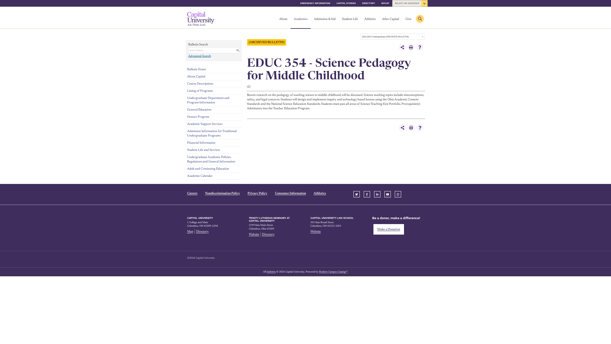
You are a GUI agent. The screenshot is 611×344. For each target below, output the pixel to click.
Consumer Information (290, 193)
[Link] (200, 18)
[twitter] (356, 194)
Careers (192, 193)
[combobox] (392, 37)
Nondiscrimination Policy (222, 193)
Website (254, 234)
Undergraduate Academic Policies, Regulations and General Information (211, 159)
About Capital (196, 76)
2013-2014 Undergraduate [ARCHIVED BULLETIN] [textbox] (385, 37)
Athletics (370, 19)
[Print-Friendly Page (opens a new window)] (410, 47)
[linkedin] (377, 194)
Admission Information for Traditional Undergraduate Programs (212, 133)
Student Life (350, 19)
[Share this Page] (402, 47)
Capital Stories (346, 3)
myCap (385, 3)
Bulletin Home (196, 69)
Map (190, 231)
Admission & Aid (325, 19)
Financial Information (201, 142)
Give (408, 19)
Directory (368, 3)
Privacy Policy (257, 193)
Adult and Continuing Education (208, 168)
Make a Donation (388, 229)
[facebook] (367, 194)
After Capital (390, 19)
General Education (199, 109)
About (283, 19)
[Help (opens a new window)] (419, 47)
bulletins (271, 272)
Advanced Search (199, 56)
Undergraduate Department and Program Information (208, 100)
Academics (301, 19)
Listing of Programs (200, 91)
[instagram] (398, 194)
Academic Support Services (204, 124)
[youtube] (387, 194)
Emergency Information (315, 3)
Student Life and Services (203, 150)
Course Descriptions (200, 83)
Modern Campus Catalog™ (333, 272)
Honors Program (198, 116)
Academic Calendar (200, 176)
